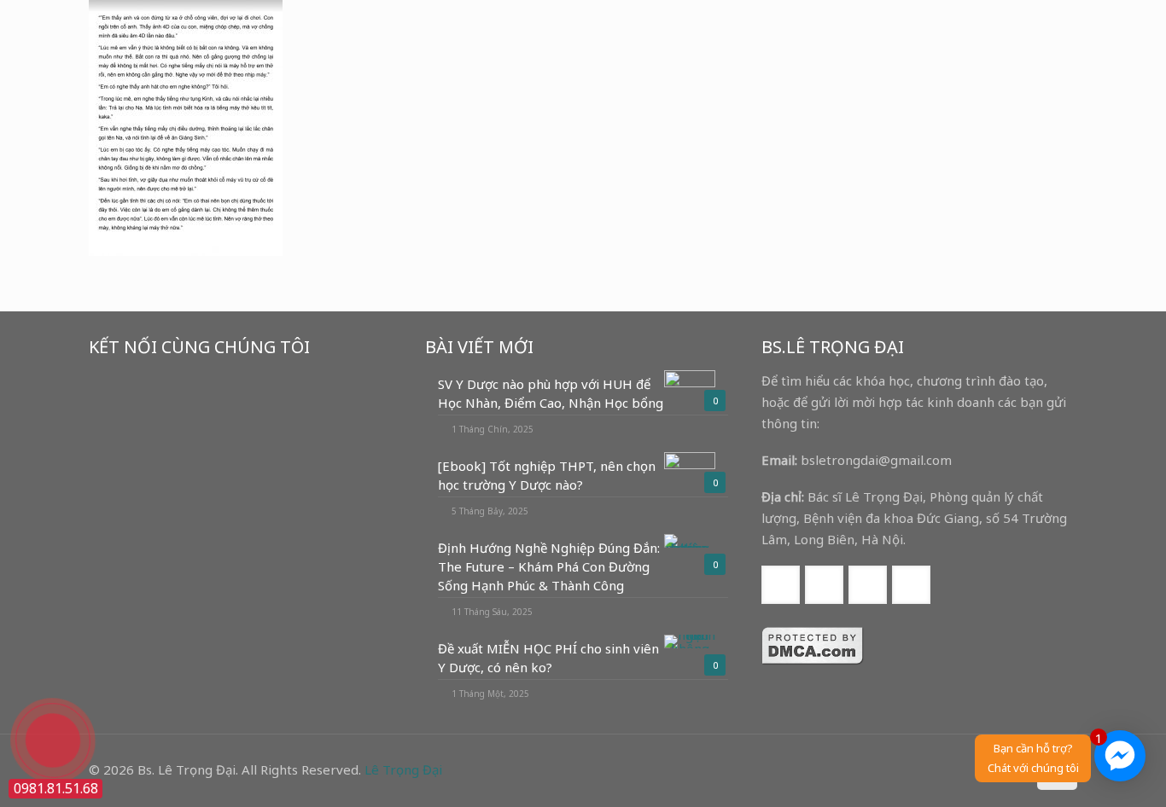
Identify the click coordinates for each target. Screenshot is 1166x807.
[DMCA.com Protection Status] (812, 660)
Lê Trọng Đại (403, 769)
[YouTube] (965, 769)
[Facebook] (942, 769)
